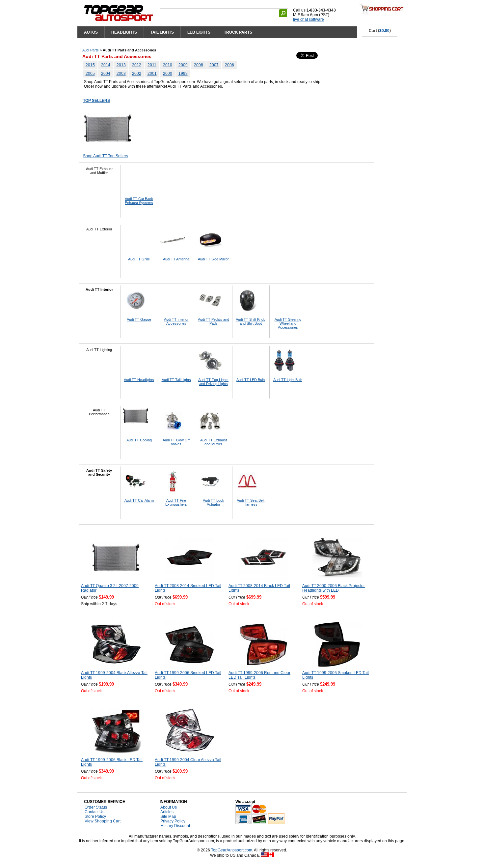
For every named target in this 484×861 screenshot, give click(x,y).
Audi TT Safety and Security (99, 472)
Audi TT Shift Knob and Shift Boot (250, 321)
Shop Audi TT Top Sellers (105, 156)
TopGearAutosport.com (231, 850)
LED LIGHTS (198, 32)
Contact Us (94, 812)
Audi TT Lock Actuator (213, 502)
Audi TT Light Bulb (287, 380)
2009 (183, 65)
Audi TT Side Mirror (213, 259)
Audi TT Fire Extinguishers (176, 502)
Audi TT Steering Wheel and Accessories (288, 323)
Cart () (380, 30)
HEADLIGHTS (124, 32)
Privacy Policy (172, 821)
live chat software (308, 19)
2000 (167, 73)
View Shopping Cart (103, 821)
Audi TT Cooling (139, 440)
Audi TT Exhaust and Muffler (213, 442)
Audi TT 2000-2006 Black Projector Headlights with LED (333, 588)
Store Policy (95, 816)
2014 (105, 65)
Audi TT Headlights (139, 380)
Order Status (96, 807)
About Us (168, 807)
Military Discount (175, 825)
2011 (152, 65)
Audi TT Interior (99, 289)
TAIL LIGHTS (162, 32)
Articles (167, 812)
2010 (167, 65)
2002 (136, 73)
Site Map (168, 816)
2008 (198, 65)
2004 (105, 73)
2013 (121, 65)
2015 (90, 65)
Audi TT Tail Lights (176, 380)
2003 (121, 73)
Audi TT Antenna (176, 259)
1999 (183, 73)
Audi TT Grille (139, 259)
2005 (90, 73)
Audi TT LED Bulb (250, 380)
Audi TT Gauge (139, 319)
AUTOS (91, 32)
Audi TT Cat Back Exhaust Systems (139, 201)
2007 (214, 65)
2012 (136, 65)
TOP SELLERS (96, 100)
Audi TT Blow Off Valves (176, 442)
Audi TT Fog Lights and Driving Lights (213, 382)
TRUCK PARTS (238, 32)
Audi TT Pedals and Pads (213, 321)
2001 (152, 73)
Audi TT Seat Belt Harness (250, 502)
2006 (229, 65)
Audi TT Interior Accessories (176, 321)
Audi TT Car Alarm (139, 500)
